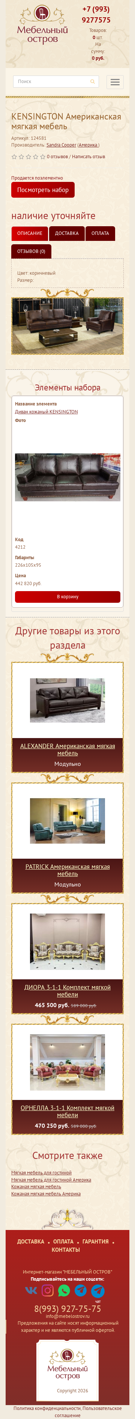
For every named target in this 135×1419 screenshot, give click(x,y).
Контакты (66, 1249)
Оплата (100, 233)
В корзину (67, 596)
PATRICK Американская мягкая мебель (68, 870)
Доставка (67, 233)
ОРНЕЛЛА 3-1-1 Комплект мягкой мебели (67, 1111)
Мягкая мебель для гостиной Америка (51, 1180)
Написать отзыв (88, 156)
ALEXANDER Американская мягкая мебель (67, 749)
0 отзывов (57, 156)
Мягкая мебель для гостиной (41, 1172)
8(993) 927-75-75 (67, 1309)
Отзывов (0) (31, 251)
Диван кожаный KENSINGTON (46, 411)
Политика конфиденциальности (47, 1408)
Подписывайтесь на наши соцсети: (67, 1279)
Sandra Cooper (61, 145)
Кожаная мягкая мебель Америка (46, 1194)
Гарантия (95, 1241)
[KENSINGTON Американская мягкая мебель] (67, 326)
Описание (29, 233)
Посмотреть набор (43, 190)
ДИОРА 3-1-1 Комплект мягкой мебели (67, 990)
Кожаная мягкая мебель (36, 1186)
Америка (88, 145)
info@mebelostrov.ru (68, 1316)
